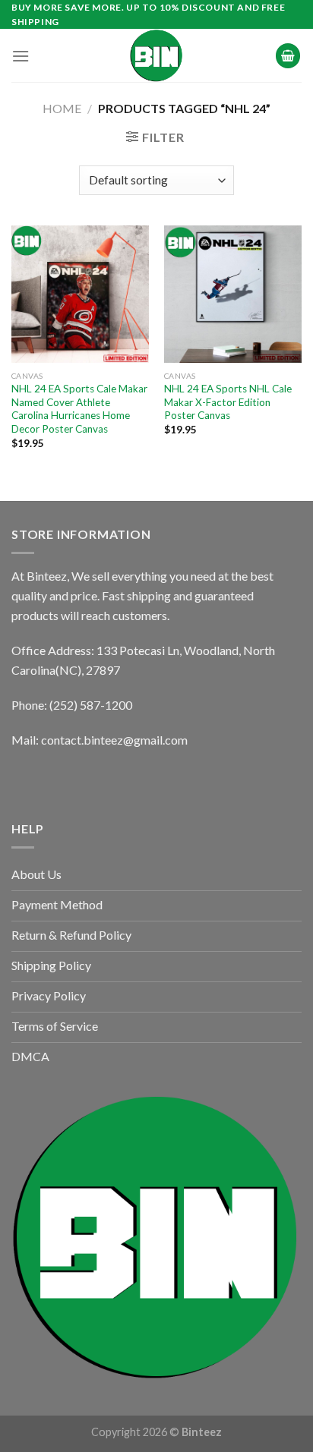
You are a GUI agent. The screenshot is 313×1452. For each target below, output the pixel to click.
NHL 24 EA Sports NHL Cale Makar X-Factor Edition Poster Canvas (228, 402)
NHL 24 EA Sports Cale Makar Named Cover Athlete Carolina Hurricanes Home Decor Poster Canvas (79, 409)
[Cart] (288, 55)
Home (62, 108)
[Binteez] (156, 55)
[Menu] (20, 55)
